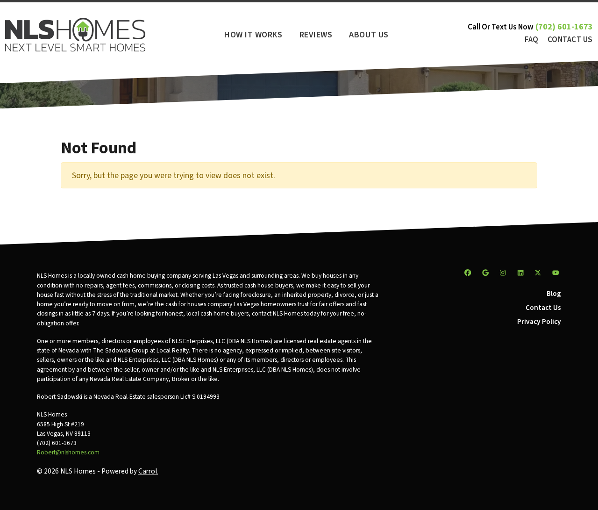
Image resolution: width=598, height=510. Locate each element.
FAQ (532, 39)
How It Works (253, 35)
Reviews (316, 35)
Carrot (148, 471)
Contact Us (570, 39)
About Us (368, 35)
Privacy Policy (539, 321)
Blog (554, 293)
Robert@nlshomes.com (68, 452)
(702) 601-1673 (564, 27)
